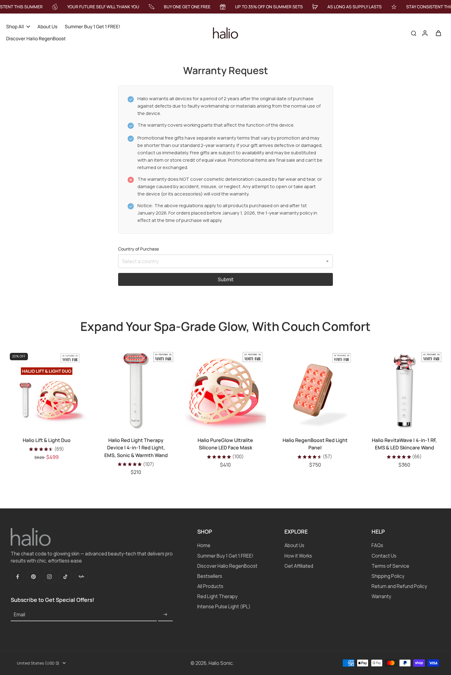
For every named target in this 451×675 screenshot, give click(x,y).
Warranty (381, 596)
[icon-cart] (438, 33)
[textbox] (225, 261)
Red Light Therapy (217, 596)
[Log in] (424, 33)
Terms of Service (390, 566)
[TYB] (81, 576)
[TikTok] (65, 576)
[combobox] (225, 261)
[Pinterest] (33, 576)
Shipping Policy (388, 576)
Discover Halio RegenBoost (227, 566)
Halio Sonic (221, 663)
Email (19, 614)
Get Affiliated (298, 566)
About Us (294, 545)
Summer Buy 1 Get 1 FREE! (225, 556)
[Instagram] (49, 576)
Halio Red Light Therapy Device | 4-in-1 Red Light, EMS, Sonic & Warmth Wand (136, 448)
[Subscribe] (165, 614)
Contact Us (384, 556)
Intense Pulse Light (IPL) (224, 606)
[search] (413, 33)
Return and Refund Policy (399, 586)
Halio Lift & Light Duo (47, 440)
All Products (210, 586)
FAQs (377, 545)
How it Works (298, 556)
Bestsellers (209, 576)
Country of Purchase (138, 249)
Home (203, 545)
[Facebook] (17, 576)
